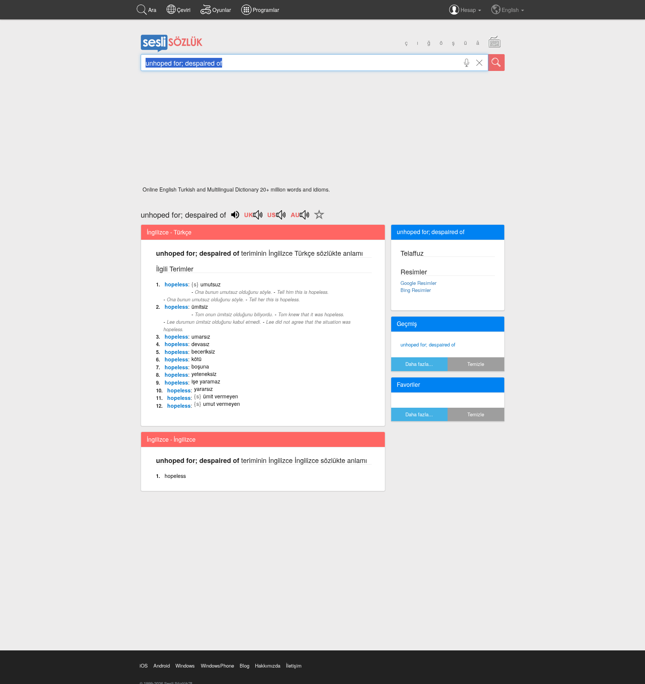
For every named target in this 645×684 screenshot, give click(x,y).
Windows (185, 665)
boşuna (200, 366)
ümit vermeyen (220, 396)
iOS (144, 665)
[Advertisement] (323, 130)
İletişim (294, 665)
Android (161, 665)
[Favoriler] (317, 219)
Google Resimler (418, 282)
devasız (200, 344)
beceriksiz (203, 351)
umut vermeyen (221, 403)
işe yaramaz (205, 381)
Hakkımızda (267, 665)
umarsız (200, 336)
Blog (244, 665)
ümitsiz (199, 306)
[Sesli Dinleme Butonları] (254, 217)
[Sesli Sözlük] (172, 50)
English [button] (511, 9)
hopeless (176, 284)
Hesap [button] (469, 9)
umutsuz (210, 284)
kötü (196, 359)
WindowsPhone (217, 665)
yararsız (203, 388)
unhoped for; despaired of (428, 344)
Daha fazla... (419, 363)
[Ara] (496, 62)
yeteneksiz (203, 373)
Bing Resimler (416, 289)
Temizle (475, 363)
